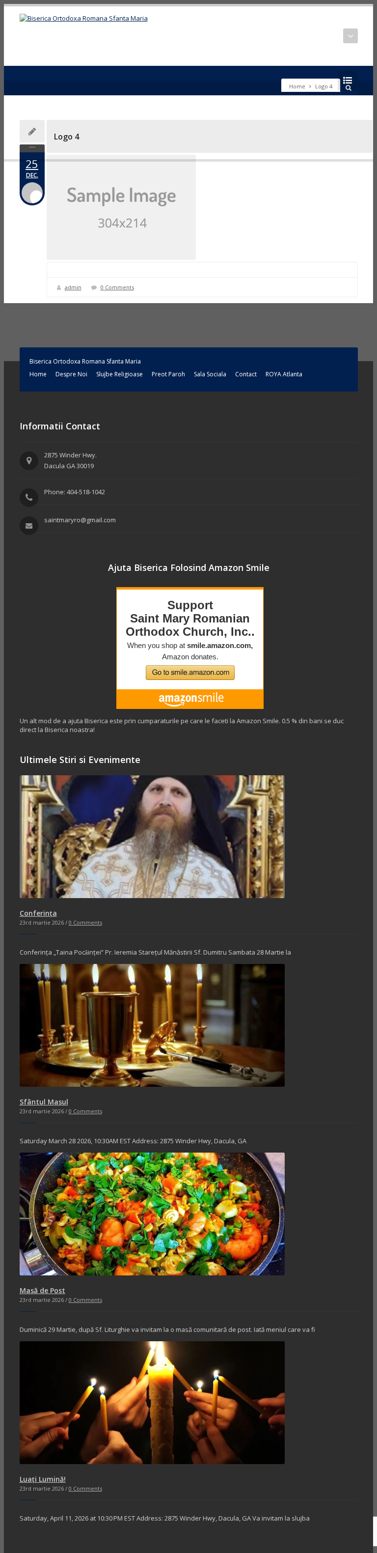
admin (73, 287)
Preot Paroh (168, 374)
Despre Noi (71, 374)
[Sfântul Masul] (152, 1084)
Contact (246, 374)
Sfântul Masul (44, 1101)
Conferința (38, 913)
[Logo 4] (202, 207)
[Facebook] (25, 80)
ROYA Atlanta (284, 374)
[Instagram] (40, 80)
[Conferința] (152, 895)
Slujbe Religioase (119, 374)
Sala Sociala (210, 374)
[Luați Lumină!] (152, 1461)
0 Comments (117, 287)
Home (297, 86)
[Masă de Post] (152, 1273)
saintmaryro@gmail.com (80, 519)
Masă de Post (42, 1290)
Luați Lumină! (43, 1479)
